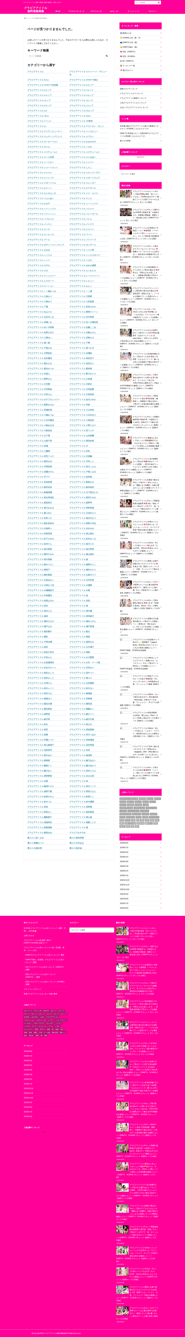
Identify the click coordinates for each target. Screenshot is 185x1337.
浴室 (141, 820)
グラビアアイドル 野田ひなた (82, 791)
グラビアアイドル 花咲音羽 (39, 750)
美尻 (128, 826)
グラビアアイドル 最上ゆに (39, 513)
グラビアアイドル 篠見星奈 (39, 709)
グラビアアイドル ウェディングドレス (44, 136)
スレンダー (136, 814)
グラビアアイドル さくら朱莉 (40, 157)
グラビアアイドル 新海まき (81, 482)
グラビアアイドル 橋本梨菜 (39, 574)
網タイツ (149, 823)
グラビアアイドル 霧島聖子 (39, 817)
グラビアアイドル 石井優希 (81, 683)
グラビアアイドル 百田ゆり (81, 667)
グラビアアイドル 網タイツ (81, 714)
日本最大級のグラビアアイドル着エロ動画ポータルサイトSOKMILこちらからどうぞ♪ (139, 127)
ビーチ (122, 817)
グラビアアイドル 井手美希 (81, 317)
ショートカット (133, 811)
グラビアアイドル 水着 (79, 590)
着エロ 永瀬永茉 (34, 848)
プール (138, 817)
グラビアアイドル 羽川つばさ (82, 734)
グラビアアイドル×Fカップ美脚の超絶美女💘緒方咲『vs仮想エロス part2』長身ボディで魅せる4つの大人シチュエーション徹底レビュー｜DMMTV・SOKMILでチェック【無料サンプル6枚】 (139, 425)
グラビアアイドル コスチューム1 (42, 152)
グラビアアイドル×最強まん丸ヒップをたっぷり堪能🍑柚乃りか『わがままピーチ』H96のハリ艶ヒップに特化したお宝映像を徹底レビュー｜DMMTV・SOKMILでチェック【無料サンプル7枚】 (139, 446)
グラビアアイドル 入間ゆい (39, 337)
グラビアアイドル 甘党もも (39, 657)
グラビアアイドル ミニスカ (39, 255)
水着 (133, 820)
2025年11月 (125, 885)
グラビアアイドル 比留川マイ (82, 574)
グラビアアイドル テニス (80, 198)
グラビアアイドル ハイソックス (41, 208)
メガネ (145, 817)
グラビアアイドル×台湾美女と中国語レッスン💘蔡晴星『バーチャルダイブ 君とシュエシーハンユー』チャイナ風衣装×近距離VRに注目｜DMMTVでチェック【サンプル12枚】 (139, 235)
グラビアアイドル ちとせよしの (41, 193)
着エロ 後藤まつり (35, 843)
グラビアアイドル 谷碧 (37, 781)
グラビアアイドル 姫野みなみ (40, 404)
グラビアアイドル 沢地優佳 (39, 595)
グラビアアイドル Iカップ (38, 100)
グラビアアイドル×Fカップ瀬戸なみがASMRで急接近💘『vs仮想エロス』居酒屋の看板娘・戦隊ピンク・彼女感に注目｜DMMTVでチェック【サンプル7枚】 (139, 216)
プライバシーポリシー (32, 989)
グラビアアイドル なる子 (38, 203)
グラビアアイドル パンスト (39, 224)
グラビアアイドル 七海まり (39, 296)
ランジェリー (154, 817)
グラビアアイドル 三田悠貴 (81, 301)
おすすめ (138, 805)
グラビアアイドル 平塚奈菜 (39, 466)
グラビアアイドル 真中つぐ (81, 672)
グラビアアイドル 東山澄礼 (81, 533)
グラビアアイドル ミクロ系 (81, 250)
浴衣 (147, 820)
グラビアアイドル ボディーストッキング (45, 244)
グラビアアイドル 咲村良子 (81, 358)
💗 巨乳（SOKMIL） (128, 56)
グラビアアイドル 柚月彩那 (39, 549)
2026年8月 (124, 843)
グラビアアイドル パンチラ (81, 224)
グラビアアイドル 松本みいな (82, 538)
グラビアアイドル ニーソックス (83, 203)
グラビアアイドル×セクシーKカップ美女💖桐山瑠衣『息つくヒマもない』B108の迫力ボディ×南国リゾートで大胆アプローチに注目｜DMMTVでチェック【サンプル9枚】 (139, 198)
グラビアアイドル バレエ (80, 219)
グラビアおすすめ (77, 832)
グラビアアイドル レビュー (81, 281)
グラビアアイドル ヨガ (37, 270)
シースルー (144, 811)
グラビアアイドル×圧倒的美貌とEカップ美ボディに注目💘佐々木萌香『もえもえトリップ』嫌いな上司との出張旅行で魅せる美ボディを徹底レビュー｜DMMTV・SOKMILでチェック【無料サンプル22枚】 (139, 362)
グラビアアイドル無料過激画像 (35, 9)
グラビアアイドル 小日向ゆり (82, 415)
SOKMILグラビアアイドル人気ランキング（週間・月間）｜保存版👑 (45, 929)
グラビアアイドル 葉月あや (39, 755)
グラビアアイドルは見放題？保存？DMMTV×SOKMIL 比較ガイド (38, 941)
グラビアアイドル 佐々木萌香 (40, 327)
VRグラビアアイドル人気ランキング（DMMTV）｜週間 (44, 968)
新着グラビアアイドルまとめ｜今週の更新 (40, 994)
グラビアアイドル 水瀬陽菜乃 (40, 590)
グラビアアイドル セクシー (39, 188)
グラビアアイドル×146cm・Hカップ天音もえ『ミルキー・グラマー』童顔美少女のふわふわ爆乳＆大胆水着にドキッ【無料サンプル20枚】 (139, 735)
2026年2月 (124, 871)
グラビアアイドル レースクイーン (84, 275)
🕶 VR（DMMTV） (127, 61)
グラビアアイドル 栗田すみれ (40, 554)
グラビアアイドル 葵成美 (80, 755)
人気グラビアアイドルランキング (133, 103)
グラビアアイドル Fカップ (81, 90)
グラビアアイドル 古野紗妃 (39, 353)
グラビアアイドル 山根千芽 (39, 440)
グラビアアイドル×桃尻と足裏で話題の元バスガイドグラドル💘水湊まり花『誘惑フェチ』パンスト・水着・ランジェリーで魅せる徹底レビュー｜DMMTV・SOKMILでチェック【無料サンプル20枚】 (139, 569)
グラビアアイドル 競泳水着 (39, 703)
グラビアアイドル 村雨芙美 (39, 533)
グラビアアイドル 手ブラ (38, 477)
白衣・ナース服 (130, 823)
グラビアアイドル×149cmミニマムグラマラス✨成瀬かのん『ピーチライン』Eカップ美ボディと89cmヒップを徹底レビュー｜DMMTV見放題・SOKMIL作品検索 (139, 664)
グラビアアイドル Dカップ (81, 85)
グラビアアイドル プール (38, 239)
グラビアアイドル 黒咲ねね (39, 832)
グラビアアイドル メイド (38, 260)
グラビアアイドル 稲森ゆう (39, 698)
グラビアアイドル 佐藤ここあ (82, 327)
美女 (155, 823)
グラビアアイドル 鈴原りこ (81, 796)
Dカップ (150, 798)
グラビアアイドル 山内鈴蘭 (81, 435)
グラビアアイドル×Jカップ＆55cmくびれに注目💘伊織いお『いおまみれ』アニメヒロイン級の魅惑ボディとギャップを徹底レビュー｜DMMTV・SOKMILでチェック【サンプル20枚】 (139, 317)
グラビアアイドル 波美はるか (40, 600)
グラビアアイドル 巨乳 (79, 451)
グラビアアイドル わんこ (80, 286)
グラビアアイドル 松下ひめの (40, 538)
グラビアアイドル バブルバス (40, 219)
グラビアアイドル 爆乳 (37, 636)
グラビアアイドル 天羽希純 (39, 389)
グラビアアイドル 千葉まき (39, 348)
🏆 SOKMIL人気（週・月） (76, 11)
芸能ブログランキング (129, 89)
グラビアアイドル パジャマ (81, 208)
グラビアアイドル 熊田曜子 (39, 631)
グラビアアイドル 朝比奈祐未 (40, 523)
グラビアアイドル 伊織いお (39, 322)
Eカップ (157, 798)
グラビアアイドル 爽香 (79, 636)
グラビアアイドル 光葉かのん (82, 332)
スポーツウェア (125, 814)
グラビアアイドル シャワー (81, 162)
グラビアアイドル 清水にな (39, 611)
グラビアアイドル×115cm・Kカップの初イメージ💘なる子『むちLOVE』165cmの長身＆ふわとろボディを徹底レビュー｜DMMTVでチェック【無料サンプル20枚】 (139, 549)
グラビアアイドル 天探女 (80, 384)
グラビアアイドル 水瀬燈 (80, 585)
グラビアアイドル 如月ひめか (82, 399)
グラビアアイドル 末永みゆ (81, 528)
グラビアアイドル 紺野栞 (38, 714)
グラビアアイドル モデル (38, 265)
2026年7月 (124, 847)
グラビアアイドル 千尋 (79, 342)
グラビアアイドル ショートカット (42, 167)
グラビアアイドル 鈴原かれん (40, 796)
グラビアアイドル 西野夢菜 (39, 776)
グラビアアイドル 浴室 (79, 600)
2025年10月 (125, 889)
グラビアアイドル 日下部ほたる (83, 492)
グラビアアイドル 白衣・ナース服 (84, 662)
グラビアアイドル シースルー (40, 162)
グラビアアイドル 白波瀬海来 (40, 662)
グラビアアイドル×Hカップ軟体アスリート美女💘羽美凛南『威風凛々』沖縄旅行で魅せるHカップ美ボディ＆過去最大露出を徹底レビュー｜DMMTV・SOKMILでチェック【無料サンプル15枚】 (139, 404)
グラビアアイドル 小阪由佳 (39, 430)
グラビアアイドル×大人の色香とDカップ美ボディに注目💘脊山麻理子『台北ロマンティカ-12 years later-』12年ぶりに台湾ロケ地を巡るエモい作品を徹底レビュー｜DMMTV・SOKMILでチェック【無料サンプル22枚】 (139, 339)
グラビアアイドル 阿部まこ (39, 812)
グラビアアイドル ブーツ (80, 234)
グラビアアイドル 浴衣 (37, 605)
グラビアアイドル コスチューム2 (84, 152)
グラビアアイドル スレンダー (82, 183)
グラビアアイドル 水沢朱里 (81, 580)
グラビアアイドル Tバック (39, 121)
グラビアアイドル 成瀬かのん (40, 471)
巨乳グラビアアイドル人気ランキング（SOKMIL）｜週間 (45, 983)
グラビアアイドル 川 (78, 446)
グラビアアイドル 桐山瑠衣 (81, 554)
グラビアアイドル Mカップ (81, 110)
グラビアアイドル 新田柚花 (81, 487)
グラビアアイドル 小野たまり (82, 425)
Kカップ (123, 805)
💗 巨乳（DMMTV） (128, 52)
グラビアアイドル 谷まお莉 (81, 776)
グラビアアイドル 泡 (78, 595)
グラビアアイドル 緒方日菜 (81, 719)
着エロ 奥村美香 (76, 837)
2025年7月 (124, 903)
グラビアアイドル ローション (40, 286)
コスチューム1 (139, 808)
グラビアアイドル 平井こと (81, 461)
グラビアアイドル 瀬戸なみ (39, 626)
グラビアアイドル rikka (38, 116)
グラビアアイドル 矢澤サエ (39, 683)
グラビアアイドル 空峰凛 (80, 698)
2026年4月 (124, 861)
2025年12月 (125, 880)
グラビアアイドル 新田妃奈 (39, 487)
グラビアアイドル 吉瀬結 (80, 353)
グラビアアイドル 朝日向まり (82, 518)
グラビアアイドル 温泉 (37, 616)
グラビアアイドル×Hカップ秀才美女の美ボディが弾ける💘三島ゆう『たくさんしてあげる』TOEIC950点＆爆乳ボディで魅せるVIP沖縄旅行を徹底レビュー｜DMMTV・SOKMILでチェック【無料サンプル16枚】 (139, 383)
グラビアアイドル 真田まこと (40, 678)
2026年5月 (124, 857)
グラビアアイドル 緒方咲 (38, 719)
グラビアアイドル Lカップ (81, 105)
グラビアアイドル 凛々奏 (38, 342)
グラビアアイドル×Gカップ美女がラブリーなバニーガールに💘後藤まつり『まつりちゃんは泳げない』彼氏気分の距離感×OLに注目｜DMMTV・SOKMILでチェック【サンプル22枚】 (139, 254)
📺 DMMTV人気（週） (96, 11)
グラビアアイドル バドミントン (41, 214)
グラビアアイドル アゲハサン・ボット (86, 126)
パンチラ (154, 814)
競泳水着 (141, 823)
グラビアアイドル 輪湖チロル (40, 786)
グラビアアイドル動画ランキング (133, 98)
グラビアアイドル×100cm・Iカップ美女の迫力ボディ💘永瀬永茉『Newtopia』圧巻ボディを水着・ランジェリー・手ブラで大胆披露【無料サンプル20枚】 (139, 701)
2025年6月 (124, 908)
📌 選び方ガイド (152, 11)
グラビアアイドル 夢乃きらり (82, 373)
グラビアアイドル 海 (78, 605)
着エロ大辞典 (125, 141)
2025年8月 (124, 899)
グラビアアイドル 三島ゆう (39, 301)
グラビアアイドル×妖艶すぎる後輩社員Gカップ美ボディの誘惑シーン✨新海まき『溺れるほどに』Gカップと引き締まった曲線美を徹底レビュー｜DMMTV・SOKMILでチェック (139, 626)
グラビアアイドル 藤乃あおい (82, 760)
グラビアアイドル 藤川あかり (82, 765)
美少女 (122, 826)
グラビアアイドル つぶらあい (40, 198)
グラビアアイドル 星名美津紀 (40, 497)
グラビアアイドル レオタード (40, 281)
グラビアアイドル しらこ (80, 167)
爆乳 (121, 823)
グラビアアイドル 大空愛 (38, 384)
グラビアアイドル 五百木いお (40, 317)
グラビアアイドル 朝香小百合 (82, 523)
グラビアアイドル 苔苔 (79, 750)
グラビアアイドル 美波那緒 (81, 729)
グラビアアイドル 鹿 (78, 827)
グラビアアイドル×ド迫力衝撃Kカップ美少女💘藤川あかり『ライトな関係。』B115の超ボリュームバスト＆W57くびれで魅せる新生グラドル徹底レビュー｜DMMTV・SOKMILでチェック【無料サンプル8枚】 (139, 467)
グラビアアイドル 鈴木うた (39, 801)
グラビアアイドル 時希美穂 (81, 507)
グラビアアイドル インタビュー (83, 131)
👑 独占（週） (114, 11)
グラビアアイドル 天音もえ (39, 394)
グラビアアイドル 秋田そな (39, 693)
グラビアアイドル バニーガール (83, 214)
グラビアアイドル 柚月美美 (81, 549)
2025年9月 (124, 894)
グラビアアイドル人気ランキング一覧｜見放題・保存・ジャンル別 (44, 948)
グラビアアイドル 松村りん (39, 544)
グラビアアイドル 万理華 (80, 296)
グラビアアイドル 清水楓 (80, 611)
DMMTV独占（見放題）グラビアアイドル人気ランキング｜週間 (44, 960)
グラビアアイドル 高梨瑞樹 (39, 827)
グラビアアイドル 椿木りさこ (40, 564)
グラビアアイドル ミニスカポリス (84, 255)
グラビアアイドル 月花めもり (82, 513)
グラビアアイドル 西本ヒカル (82, 770)
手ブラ (127, 820)
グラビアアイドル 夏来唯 (80, 368)
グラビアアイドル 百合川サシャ (41, 667)
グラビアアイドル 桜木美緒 (39, 559)
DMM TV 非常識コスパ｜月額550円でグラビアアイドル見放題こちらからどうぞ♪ (139, 134)
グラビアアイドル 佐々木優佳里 (83, 322)
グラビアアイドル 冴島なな (81, 337)
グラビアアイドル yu (36, 126)
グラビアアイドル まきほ (38, 250)
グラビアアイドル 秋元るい (81, 688)
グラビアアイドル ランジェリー (41, 275)
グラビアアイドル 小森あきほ (40, 425)
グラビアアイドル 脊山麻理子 (40, 745)
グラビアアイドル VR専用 (81, 121)
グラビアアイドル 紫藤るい (81, 709)
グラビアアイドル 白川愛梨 (81, 657)
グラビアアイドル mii (37, 110)
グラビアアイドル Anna (38, 79)
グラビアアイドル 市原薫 (80, 456)
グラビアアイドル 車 (78, 781)
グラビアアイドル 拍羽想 (80, 477)
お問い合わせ (29, 935)
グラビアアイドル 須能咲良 (39, 822)
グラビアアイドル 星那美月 (39, 502)
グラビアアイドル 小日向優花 (40, 420)
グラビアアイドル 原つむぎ (81, 348)
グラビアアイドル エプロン (81, 136)
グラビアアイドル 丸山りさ (39, 312)
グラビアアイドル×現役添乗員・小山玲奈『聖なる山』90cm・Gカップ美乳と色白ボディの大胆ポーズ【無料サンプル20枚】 (139, 718)
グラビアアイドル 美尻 (37, 729)
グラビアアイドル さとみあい (82, 157)
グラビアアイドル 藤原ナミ (39, 765)
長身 (136, 826)
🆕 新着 (58, 11)
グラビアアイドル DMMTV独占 (83, 79)
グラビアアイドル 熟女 (79, 631)
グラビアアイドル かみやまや (82, 141)
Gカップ (130, 802)
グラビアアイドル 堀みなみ (39, 363)
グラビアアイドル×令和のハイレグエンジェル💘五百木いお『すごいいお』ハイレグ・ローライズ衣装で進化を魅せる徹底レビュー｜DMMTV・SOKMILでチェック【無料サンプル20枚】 (139, 530)
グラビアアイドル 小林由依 (81, 420)
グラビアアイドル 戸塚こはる (82, 471)
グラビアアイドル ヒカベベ (81, 229)
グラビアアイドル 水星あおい (40, 580)
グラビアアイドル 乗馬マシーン (83, 312)
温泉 (152, 820)
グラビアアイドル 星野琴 (80, 502)
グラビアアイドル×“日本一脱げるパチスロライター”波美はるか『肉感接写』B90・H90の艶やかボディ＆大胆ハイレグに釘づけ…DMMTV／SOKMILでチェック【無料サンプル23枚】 (139, 754)
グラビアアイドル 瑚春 (79, 652)
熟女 (157, 820)
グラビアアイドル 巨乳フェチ (40, 456)
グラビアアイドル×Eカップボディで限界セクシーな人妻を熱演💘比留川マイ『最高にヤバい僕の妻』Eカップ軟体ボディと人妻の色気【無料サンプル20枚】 (139, 589)
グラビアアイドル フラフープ (82, 239)
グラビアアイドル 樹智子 (38, 569)
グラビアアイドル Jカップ (81, 100)
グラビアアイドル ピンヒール (40, 234)
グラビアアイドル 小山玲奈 (81, 409)
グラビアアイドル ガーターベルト (42, 141)
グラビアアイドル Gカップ (39, 95)
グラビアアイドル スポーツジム (41, 183)
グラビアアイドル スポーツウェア (84, 177)
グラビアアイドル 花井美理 (81, 745)
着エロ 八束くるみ (35, 837)
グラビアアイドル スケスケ (39, 172)
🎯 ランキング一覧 (133, 11)
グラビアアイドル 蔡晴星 (38, 760)
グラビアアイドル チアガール (82, 188)
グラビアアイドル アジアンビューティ (44, 131)
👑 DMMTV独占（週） (129, 47)
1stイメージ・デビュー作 (128, 798)
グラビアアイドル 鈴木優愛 (81, 801)
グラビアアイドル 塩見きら (81, 363)
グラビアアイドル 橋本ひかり (82, 569)
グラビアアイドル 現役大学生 (40, 652)
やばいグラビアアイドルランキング (134, 107)
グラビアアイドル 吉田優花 (39, 358)
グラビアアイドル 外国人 (38, 373)
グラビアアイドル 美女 (37, 724)
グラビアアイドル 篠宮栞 (80, 703)
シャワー (123, 811)
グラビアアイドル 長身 (37, 807)
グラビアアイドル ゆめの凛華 (82, 265)
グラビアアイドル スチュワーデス (84, 172)
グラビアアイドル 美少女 (80, 724)
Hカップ (138, 802)
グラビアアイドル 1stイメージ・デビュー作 (88, 73)
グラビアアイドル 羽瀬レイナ (40, 739)
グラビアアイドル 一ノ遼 (80, 291)
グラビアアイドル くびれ (80, 147)
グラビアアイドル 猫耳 (37, 647)
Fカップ (123, 802)
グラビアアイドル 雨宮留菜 (81, 812)
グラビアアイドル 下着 (37, 306)
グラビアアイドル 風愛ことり (82, 822)
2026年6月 (124, 852)
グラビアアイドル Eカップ (39, 90)
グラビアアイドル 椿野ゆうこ (82, 564)
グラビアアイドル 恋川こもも (82, 466)
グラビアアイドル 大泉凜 (80, 379)
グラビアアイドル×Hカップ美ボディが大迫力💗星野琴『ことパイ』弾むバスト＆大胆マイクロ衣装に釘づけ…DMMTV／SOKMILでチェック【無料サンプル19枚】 (139, 774)
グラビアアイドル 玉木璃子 (81, 647)
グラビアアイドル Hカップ (81, 95)
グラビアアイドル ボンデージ (82, 244)
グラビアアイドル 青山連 (80, 817)
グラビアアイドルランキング (131, 93)
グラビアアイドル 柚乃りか (81, 544)
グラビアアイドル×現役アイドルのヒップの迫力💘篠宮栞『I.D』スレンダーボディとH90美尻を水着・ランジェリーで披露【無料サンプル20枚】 (139, 683)
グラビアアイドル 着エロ (80, 678)
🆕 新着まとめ (125, 33)
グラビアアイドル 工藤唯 (38, 451)
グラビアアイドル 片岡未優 (39, 642)
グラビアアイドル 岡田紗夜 (81, 440)
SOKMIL (130, 805)
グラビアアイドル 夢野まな (39, 379)
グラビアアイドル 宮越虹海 (39, 409)
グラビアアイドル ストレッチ (40, 177)
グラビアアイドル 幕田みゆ (39, 461)
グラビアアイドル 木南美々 (39, 528)
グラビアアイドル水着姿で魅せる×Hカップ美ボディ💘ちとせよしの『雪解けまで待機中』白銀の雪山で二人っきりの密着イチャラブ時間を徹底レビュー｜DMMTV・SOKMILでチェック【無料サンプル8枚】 (139, 488)
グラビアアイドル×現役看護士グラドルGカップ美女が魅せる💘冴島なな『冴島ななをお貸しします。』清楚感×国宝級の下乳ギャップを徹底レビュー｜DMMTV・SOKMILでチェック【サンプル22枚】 (139, 275)
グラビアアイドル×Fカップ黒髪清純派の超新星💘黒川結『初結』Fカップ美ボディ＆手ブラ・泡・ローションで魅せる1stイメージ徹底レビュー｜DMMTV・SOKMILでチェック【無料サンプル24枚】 (139, 509)
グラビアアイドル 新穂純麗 (39, 492)
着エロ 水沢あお (76, 843)
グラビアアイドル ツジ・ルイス (83, 193)
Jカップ (152, 802)
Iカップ (145, 802)
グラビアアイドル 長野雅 (80, 807)
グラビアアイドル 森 (78, 559)
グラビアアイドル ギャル (38, 147)
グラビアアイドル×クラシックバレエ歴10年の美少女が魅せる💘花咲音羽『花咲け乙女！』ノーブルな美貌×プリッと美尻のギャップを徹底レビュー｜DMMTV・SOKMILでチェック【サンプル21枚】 (139, 296)
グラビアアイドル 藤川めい (39, 770)
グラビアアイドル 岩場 (37, 446)
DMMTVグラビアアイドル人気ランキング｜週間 (45, 955)
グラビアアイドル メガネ (80, 260)
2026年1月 (124, 875)
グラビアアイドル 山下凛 (38, 435)
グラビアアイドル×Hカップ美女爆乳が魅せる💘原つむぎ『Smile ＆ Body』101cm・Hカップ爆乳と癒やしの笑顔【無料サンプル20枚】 (139, 607)
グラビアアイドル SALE (80, 116)
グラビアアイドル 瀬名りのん (82, 621)
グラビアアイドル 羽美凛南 (81, 739)
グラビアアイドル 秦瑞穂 (80, 693)
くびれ (145, 805)
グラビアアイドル (35, 71)
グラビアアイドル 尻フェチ (81, 430)
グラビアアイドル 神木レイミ (40, 688)
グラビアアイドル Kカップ (39, 105)
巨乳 (121, 820)
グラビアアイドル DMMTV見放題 (42, 85)
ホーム (27, 18)
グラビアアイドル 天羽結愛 (81, 389)
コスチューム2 (151, 808)
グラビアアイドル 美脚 (37, 734)
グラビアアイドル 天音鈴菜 (81, 394)
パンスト (145, 814)
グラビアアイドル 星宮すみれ (82, 497)
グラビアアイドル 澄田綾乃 (81, 616)
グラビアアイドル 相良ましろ (40, 672)
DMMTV (142, 798)
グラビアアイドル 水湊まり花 (40, 585)
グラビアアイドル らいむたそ (82, 270)
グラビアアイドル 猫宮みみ (81, 642)
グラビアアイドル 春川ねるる (40, 507)
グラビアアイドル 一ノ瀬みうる (41, 291)
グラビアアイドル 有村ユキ (39, 518)
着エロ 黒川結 (75, 848)
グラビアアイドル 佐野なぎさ (40, 332)
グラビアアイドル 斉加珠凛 (39, 482)
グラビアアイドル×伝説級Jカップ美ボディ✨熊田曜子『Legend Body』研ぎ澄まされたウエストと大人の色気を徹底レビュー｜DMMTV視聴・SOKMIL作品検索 (139, 646)
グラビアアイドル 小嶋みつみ (40, 415)
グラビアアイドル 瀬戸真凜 (81, 626)
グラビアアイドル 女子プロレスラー (43, 399)
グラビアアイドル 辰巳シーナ (82, 786)
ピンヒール (130, 817)
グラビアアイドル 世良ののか (82, 306)
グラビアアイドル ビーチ (38, 229)
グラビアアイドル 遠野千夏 (39, 791)
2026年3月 (124, 866)
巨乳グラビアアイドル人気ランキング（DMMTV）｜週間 (40, 975)
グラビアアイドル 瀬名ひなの (40, 621)
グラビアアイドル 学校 (79, 404)
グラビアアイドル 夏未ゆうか (40, 368)
